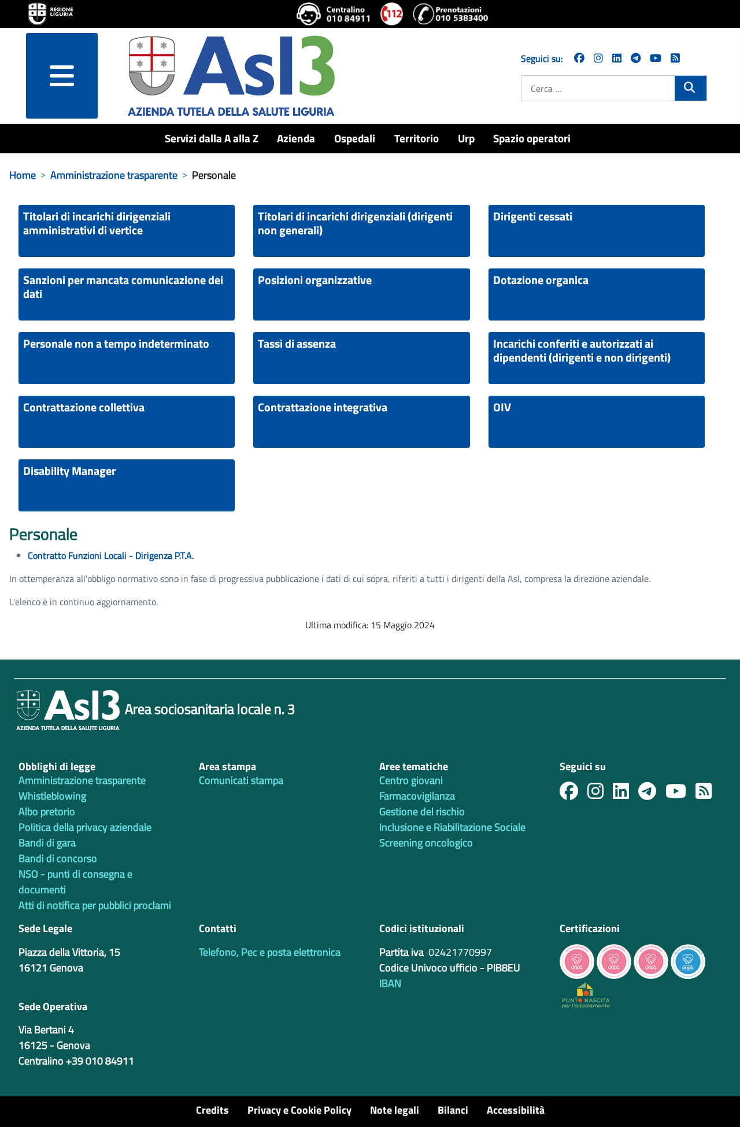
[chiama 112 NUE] (392, 13)
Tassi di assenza (297, 343)
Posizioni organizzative (315, 280)
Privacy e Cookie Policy (299, 1110)
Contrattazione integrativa (322, 407)
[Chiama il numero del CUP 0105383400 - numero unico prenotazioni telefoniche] (450, 13)
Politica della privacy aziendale (84, 827)
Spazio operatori (532, 138)
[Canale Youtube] (680, 794)
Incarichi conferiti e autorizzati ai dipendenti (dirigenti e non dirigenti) (582, 350)
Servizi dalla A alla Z (211, 138)
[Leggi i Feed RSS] (708, 794)
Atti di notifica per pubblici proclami (94, 905)
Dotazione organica (541, 280)
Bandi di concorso (57, 858)
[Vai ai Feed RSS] (675, 58)
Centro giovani (411, 780)
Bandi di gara (47, 842)
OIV (502, 407)
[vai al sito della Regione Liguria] (50, 13)
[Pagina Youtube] (655, 58)
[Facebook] (579, 58)
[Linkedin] (616, 58)
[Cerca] (690, 87)
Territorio (416, 138)
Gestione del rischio (422, 811)
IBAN (390, 983)
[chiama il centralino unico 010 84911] (334, 13)
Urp (466, 138)
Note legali (394, 1110)
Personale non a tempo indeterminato (116, 343)
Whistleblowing (52, 796)
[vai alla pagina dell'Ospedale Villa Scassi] (586, 994)
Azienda (296, 138)
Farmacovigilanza (417, 796)
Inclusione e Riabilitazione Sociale (452, 827)
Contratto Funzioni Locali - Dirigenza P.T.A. (111, 555)
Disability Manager (69, 471)
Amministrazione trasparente (82, 780)
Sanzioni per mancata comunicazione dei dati (123, 287)
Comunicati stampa (241, 780)
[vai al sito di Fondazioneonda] (688, 960)
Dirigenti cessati (532, 216)
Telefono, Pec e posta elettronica (270, 952)
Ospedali (354, 138)
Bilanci (453, 1110)
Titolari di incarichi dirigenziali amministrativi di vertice (97, 223)
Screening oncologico (426, 842)
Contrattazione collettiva (84, 407)
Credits (212, 1110)
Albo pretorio (46, 811)
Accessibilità (516, 1110)
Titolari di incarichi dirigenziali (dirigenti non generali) (355, 223)
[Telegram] (636, 58)
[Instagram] (598, 58)
